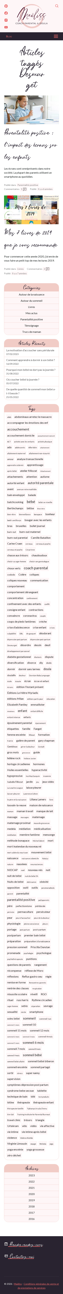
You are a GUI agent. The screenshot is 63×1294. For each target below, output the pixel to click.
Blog (9, 36)
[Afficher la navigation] (56, 37)
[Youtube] (6, 27)
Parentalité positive (27, 185)
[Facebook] (6, 13)
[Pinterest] (6, 6)
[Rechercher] (57, 6)
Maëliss (18, 1283)
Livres (20, 268)
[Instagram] (6, 20)
